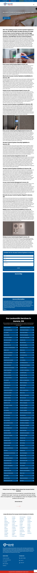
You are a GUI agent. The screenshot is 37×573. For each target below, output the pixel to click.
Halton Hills (14, 521)
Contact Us (4, 565)
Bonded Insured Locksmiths (8, 360)
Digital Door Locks (7, 402)
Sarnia (21, 533)
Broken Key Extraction (7, 365)
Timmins (29, 522)
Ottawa (21, 525)
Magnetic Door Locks (23, 377)
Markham (13, 533)
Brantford (6, 528)
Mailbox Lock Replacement (24, 380)
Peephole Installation (23, 410)
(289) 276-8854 (7, 18)
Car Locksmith (6, 380)
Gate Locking (6, 475)
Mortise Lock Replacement (24, 395)
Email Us (22, 560)
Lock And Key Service (23, 355)
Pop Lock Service (23, 415)
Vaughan (29, 525)
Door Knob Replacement (8, 412)
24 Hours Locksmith (7, 327)
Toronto (29, 524)
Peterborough (22, 527)
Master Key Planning (23, 382)
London (13, 531)
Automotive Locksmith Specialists (9, 347)
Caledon (6, 531)
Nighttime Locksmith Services (25, 400)
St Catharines (22, 536)
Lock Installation (22, 360)
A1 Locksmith (6, 332)
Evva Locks (6, 450)
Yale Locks (22, 480)
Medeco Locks (22, 387)
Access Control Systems (8, 337)
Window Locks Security (23, 478)
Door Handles (6, 407)
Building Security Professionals (9, 367)
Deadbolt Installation (7, 397)
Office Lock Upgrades (23, 402)
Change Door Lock (7, 382)
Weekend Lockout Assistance (25, 470)
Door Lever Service (7, 417)
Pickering (21, 528)
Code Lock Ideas (6, 387)
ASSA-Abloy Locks (7, 342)
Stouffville (29, 518)
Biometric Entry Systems (8, 355)
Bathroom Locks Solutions (8, 352)
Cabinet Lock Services (7, 375)
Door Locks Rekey (7, 430)
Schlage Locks (22, 450)
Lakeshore (14, 528)
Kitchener (13, 527)
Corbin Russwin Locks (7, 395)
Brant (5, 527)
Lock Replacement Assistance (25, 365)
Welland (29, 528)
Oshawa (21, 524)
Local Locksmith (22, 352)
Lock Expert (22, 357)
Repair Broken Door (23, 430)
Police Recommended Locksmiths (25, 412)
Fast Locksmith (6, 455)
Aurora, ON (22, 562)
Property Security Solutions (24, 420)
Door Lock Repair (7, 425)
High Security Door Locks (8, 480)
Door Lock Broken (7, 420)
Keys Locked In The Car (24, 347)
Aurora (6, 518)
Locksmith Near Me (23, 372)
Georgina (13, 518)
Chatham (6, 534)
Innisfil (13, 524)
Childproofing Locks (7, 385)
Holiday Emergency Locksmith (25, 327)
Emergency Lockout (7, 440)
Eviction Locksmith (7, 445)
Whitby (29, 530)
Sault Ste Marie (22, 534)
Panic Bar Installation (23, 407)
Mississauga (14, 536)
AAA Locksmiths (5, 563)
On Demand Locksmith (23, 405)
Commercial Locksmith (7, 392)
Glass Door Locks (7, 478)
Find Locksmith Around (7, 460)
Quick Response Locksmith (24, 425)
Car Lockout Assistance (8, 377)
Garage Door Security (7, 470)
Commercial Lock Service (8, 390)
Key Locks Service (23, 342)
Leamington (14, 530)
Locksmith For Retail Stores (24, 370)
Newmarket (22, 518)
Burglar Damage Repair (8, 370)
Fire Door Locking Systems (8, 465)
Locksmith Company (23, 367)
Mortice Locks (22, 392)
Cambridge (6, 533)
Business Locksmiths (7, 372)
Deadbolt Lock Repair (7, 400)
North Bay (21, 521)
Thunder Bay (30, 521)
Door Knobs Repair (7, 415)
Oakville (21, 522)
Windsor (29, 531)
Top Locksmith (22, 465)
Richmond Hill (22, 531)
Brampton (6, 525)
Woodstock (29, 533)
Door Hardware (6, 410)
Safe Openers (22, 445)
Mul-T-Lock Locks (23, 397)
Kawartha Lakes (14, 525)
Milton (13, 534)
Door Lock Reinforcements (8, 422)
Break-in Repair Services (8, 362)
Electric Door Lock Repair (8, 435)
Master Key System (23, 385)
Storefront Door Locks (23, 460)
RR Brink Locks (22, 440)
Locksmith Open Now (23, 375)
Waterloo (29, 527)
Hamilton (13, 522)
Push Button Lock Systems (24, 422)
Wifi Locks (21, 475)
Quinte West (22, 530)
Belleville (6, 521)
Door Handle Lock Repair (8, 405)
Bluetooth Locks (6, 357)
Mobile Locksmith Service (24, 390)
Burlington (6, 530)
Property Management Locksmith (25, 417)
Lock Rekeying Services (24, 362)
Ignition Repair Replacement (24, 337)
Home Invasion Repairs (24, 332)
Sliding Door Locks (23, 455)
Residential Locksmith (23, 435)
